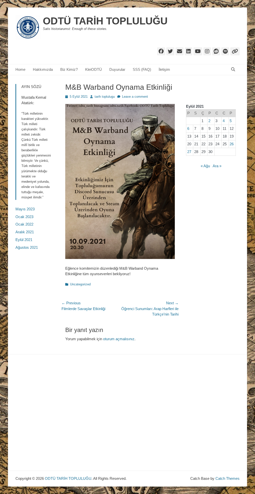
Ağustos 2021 (26, 247)
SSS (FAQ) (142, 69)
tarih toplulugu (105, 96)
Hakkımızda (43, 69)
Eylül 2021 (23, 240)
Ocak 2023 (24, 217)
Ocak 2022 (24, 224)
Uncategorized (80, 284)
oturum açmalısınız (118, 339)
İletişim (164, 69)
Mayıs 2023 (25, 209)
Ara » (217, 166)
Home (20, 69)
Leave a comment (135, 96)
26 (232, 144)
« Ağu (205, 166)
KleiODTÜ (93, 69)
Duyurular (117, 69)
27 (189, 152)
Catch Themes (227, 478)
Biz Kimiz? (69, 69)
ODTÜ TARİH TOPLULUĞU (105, 20)
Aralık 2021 (24, 232)
